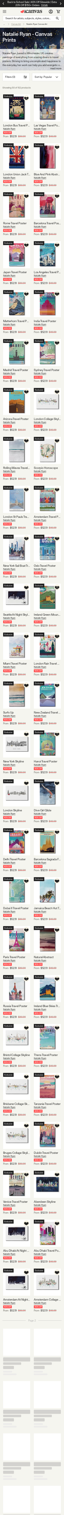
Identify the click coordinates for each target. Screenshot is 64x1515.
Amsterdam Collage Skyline (47, 1299)
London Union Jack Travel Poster (16, 174)
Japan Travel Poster (15, 272)
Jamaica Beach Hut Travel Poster (47, 908)
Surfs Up (8, 712)
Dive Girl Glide (42, 810)
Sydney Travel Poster (46, 370)
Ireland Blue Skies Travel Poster (47, 1006)
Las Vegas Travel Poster (47, 125)
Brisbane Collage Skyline (16, 1104)
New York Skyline (13, 761)
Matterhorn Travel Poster (16, 321)
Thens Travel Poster (46, 1055)
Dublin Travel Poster (46, 1152)
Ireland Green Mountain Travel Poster (47, 614)
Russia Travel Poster (15, 1006)
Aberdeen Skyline (44, 1201)
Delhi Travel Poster (14, 859)
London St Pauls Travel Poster (16, 516)
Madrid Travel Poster (15, 370)
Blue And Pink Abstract (47, 174)
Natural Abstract (43, 957)
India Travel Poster (45, 321)
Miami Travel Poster (15, 663)
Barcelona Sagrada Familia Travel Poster (47, 859)
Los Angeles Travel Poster (47, 272)
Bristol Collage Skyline (16, 1055)
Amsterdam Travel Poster (47, 516)
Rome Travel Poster (14, 223)
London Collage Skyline (47, 419)
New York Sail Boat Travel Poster (16, 565)
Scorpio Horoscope (46, 468)
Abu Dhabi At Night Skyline (16, 1250)
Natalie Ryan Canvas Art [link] (36, 24)
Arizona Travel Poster (16, 419)
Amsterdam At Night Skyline (16, 1299)
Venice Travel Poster (15, 1201)
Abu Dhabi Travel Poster (47, 1250)
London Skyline (12, 810)
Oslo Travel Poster (44, 565)
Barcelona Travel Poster (47, 223)
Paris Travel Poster (14, 957)
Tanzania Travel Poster (47, 1104)
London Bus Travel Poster (16, 125)
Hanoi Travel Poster (45, 761)
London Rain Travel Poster (47, 663)
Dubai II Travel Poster (16, 908)
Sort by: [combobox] (43, 76)
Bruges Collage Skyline (16, 1152)
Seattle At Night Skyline (16, 614)
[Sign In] (50, 11)
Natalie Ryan (9, 128)
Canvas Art (16, 24)
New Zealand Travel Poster (47, 712)
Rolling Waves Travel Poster (16, 468)
